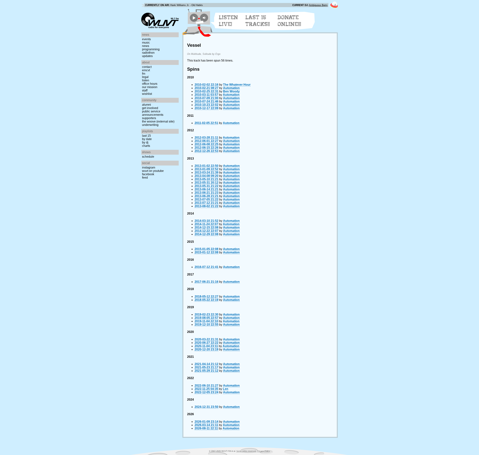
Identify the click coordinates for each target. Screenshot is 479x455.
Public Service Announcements (152, 113)
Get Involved (150, 108)
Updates (147, 56)
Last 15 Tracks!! (257, 20)
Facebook (148, 174)
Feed (145, 177)
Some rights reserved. (246, 451)
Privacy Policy (263, 451)
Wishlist (147, 93)
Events (146, 39)
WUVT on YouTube (153, 170)
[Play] (194, 17)
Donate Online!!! (289, 20)
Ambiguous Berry (318, 5)
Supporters (149, 118)
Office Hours (149, 83)
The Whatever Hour (237, 84)
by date (147, 139)
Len (225, 388)
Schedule (148, 156)
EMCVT (146, 70)
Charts (146, 145)
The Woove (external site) (158, 121)
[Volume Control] (204, 17)
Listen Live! (228, 20)
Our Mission (149, 87)
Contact (147, 66)
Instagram (148, 167)
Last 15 (146, 135)
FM (143, 73)
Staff (144, 90)
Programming (151, 49)
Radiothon (148, 52)
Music (146, 42)
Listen (145, 80)
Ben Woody (231, 91)
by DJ (145, 142)
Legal (145, 77)
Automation (231, 88)
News (145, 46)
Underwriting (150, 124)
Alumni (146, 104)
